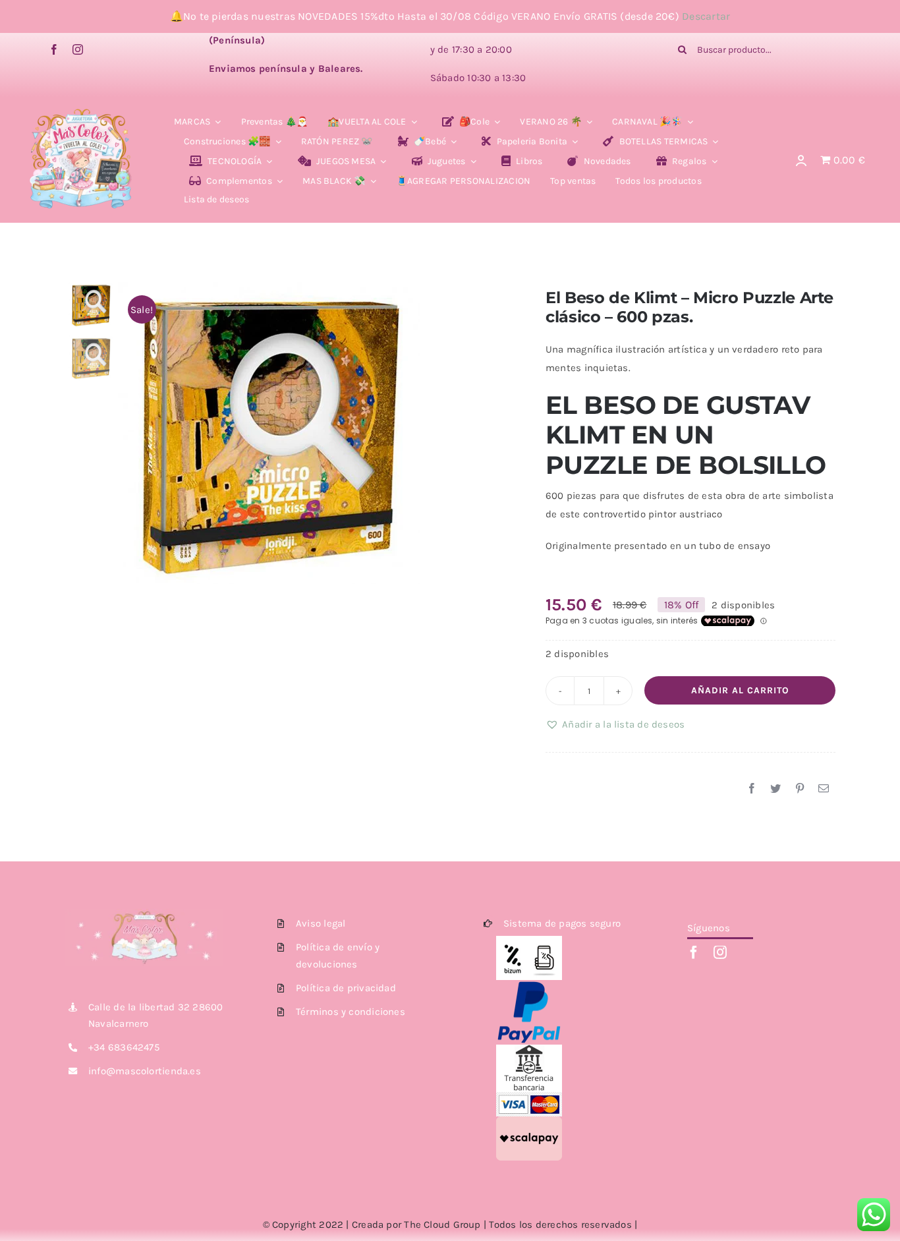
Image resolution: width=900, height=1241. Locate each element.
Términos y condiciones (350, 1012)
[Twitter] (775, 789)
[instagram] (77, 49)
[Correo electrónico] (823, 789)
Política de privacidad (346, 988)
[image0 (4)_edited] (81, 112)
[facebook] (54, 49)
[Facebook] (752, 789)
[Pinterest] (800, 789)
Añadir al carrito (740, 690)
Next (498, 433)
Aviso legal (320, 923)
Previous (128, 433)
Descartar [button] (706, 16)
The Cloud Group (442, 1224)
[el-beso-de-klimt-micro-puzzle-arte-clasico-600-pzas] (312, 433)
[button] (615, 724)
